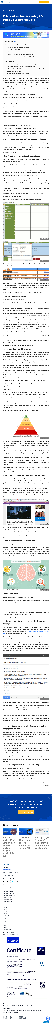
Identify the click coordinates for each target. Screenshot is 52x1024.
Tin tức (5, 911)
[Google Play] (15, 881)
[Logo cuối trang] (7, 864)
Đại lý (5, 925)
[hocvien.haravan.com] (19, 2)
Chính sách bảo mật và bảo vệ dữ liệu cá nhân (11, 1021)
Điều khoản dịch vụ (24, 1021)
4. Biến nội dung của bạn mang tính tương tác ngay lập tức (20, 54)
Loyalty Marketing (8, 899)
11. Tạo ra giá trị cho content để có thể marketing (18, 73)
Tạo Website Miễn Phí (43, 1)
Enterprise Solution (8, 901)
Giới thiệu (6, 907)
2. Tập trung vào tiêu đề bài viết (14, 49)
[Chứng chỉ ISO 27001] (26, 968)
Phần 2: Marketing (9, 61)
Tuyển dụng (6, 915)
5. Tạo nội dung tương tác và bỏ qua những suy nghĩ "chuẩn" (20, 56)
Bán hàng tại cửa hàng (9, 893)
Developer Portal (7, 929)
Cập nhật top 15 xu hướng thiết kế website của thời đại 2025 (25, 842)
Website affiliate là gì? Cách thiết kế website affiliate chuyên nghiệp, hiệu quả (9, 846)
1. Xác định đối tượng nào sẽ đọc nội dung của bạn (18, 47)
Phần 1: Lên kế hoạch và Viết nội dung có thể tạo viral (18, 44)
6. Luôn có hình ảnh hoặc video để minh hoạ (17, 59)
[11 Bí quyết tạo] (10, 831)
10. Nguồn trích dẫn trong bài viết (14, 71)
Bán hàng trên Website (9, 887)
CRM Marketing (7, 897)
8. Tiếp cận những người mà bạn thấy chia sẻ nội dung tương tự (21, 66)
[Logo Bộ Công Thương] (46, 1022)
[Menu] (50, 2)
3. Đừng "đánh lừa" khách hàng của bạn (15, 52)
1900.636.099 (7, 870)
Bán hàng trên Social (8, 889)
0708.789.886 (16, 1012)
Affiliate (5, 927)
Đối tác (5, 921)
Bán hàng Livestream (8, 891)
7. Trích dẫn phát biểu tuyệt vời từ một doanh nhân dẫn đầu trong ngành (23, 64)
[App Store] (7, 881)
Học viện (6, 909)
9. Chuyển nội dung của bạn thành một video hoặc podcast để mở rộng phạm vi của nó (26, 68)
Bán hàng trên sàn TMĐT (9, 895)
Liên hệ (5, 913)
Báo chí (5, 923)
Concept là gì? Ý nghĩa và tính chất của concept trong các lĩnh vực (42, 842)
